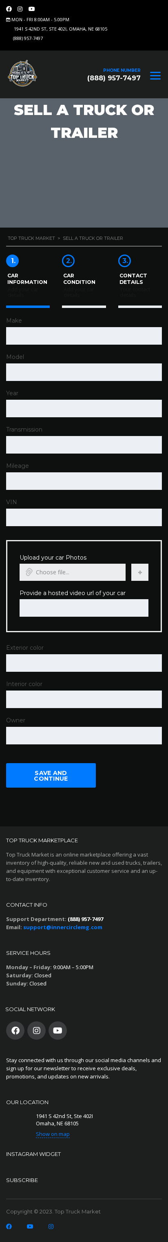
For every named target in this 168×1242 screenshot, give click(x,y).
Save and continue (51, 775)
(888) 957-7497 (28, 38)
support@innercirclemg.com (62, 927)
